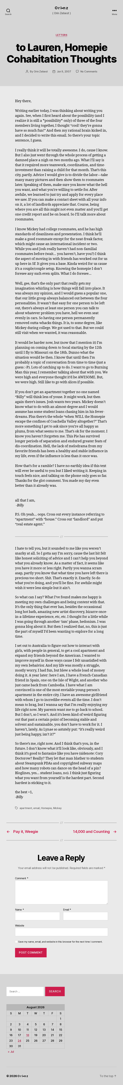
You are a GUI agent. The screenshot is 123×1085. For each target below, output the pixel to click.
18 (27, 1035)
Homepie (46, 808)
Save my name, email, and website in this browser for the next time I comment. (60, 941)
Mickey (57, 808)
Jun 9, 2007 (64, 71)
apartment (26, 808)
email (36, 808)
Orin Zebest (41, 71)
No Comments (88, 71)
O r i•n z (61, 8)
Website (19, 925)
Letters (61, 35)
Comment (21, 878)
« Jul (11, 1051)
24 (19, 1040)
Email (67, 909)
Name (19, 909)
